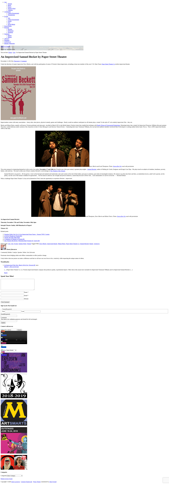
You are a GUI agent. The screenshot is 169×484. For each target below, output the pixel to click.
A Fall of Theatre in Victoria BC (13, 236)
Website (26, 299)
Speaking (10, 32)
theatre (91, 243)
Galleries (10, 10)
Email (25, 295)
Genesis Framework (26, 481)
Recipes (10, 29)
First (3, 311)
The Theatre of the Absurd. (57, 171)
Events (6, 16)
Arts (5, 2)
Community (7, 11)
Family (10, 21)
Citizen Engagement (13, 13)
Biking (10, 35)
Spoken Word (11, 8)
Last (23, 311)
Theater (29, 243)
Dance (9, 7)
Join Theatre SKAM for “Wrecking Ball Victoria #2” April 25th (22, 240)
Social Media (11, 24)
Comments (4, 317)
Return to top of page (6, 478)
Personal (6, 27)
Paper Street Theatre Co (108, 64)
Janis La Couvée (5, 46)
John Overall (52, 481)
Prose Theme (37, 481)
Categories (4, 475)
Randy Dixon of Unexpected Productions (108, 125)
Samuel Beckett (91, 169)
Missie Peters (61, 243)
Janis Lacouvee (15, 481)
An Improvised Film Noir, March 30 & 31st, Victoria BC (19, 265)
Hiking (10, 37)
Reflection (10, 31)
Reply (6, 273)
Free (9, 23)
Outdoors (6, 34)
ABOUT (6, 38)
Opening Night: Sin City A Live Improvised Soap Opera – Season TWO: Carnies (26, 234)
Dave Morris (42, 243)
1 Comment (23, 61)
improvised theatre (52, 243)
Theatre (10, 4)
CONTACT (7, 42)
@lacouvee (16, 61)
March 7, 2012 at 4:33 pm (11, 267)
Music (9, 5)
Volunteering (11, 15)
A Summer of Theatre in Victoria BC (14, 239)
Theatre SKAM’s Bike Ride (12, 237)
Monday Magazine (9, 43)
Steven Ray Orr (117, 166)
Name (25, 292)
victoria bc (97, 243)
